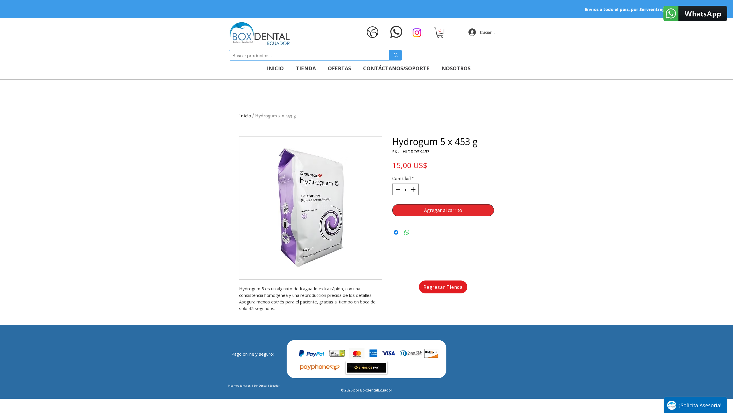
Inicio (245, 115)
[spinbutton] (405, 189)
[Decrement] (397, 189)
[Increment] (414, 189)
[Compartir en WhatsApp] (406, 232)
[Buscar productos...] (395, 55)
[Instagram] (417, 32)
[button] (440, 33)
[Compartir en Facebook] (396, 232)
